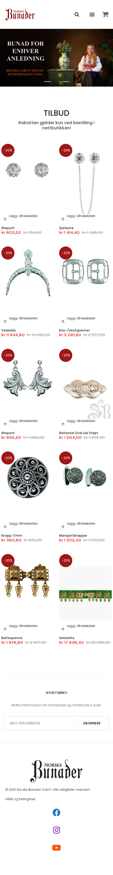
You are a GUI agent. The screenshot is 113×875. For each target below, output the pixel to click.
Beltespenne (11, 638)
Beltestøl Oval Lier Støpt (78, 433)
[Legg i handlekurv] (5, 218)
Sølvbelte (66, 638)
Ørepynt (8, 228)
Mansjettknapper (73, 535)
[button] (23, 216)
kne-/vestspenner (74, 330)
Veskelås (8, 330)
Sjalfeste (66, 228)
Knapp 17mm (11, 535)
